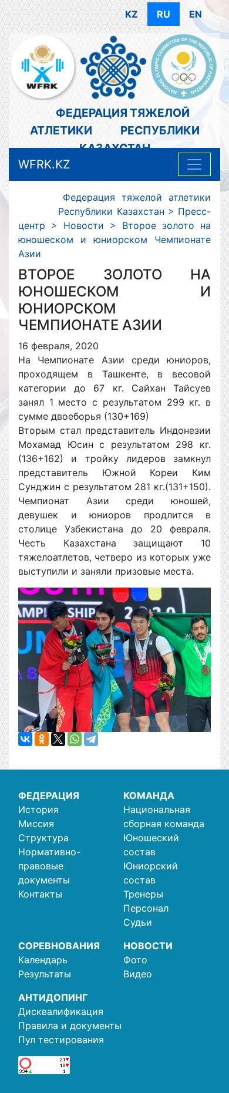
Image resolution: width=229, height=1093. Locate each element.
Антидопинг (52, 997)
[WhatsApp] (75, 739)
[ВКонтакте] (25, 739)
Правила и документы (70, 1025)
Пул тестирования (61, 1039)
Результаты (44, 974)
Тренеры (143, 894)
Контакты (40, 894)
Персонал (146, 908)
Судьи (137, 922)
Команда (148, 795)
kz (131, 14)
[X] (58, 739)
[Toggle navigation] (194, 164)
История (38, 809)
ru (163, 14)
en (195, 14)
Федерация (48, 795)
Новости (148, 946)
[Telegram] (91, 739)
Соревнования (59, 946)
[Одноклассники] (42, 739)
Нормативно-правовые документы (49, 866)
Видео (137, 974)
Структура (43, 838)
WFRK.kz (44, 164)
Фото (135, 960)
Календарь (43, 960)
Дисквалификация (60, 1011)
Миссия (36, 823)
